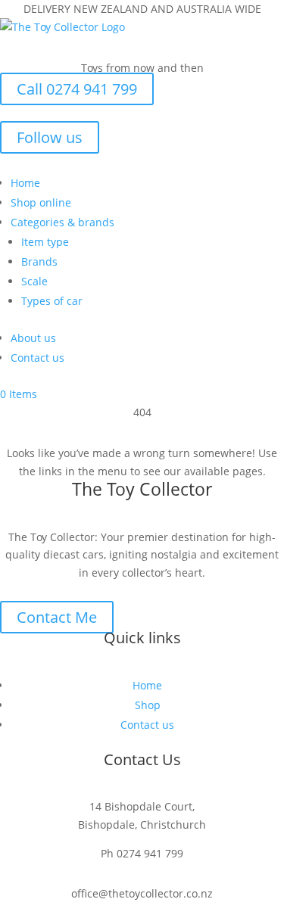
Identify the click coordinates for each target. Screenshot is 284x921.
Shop (148, 705)
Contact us (37, 357)
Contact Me (57, 617)
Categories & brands (62, 222)
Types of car (52, 301)
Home (25, 183)
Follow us (50, 137)
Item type (45, 242)
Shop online (41, 202)
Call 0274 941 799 (77, 89)
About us (33, 338)
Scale (34, 281)
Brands (39, 261)
